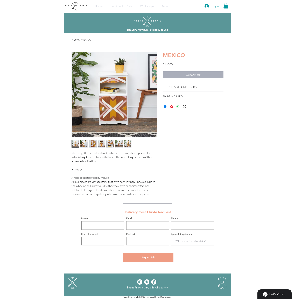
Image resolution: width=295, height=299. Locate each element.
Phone (174, 218)
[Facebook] (153, 282)
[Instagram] (139, 282)
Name (84, 218)
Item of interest (89, 234)
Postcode (131, 234)
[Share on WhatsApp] (178, 107)
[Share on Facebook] (165, 107)
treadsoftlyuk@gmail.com (159, 297)
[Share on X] (184, 107)
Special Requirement (182, 234)
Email (129, 218)
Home (75, 39)
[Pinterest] (146, 282)
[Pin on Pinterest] (172, 107)
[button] (225, 5)
